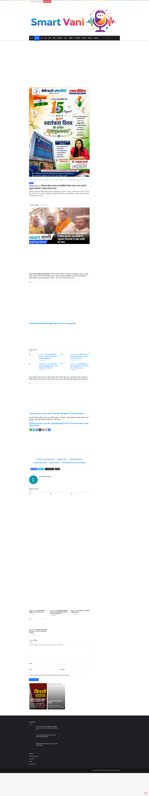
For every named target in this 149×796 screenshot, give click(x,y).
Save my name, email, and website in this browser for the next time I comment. (49, 675)
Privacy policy (32, 764)
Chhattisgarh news (75, 459)
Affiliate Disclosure (34, 756)
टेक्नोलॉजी (71, 38)
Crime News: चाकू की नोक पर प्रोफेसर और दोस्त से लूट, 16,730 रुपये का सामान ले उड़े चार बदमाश (38, 631)
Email (30, 669)
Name (31, 663)
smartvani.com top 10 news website (74, 462)
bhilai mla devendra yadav (46, 459)
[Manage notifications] (145, 793)
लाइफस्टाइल (59, 38)
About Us (31, 753)
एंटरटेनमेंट (84, 38)
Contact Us (32, 758)
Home (31, 38)
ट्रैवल (54, 38)
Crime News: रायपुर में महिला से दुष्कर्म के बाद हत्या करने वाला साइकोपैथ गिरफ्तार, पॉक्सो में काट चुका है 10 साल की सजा (59, 612)
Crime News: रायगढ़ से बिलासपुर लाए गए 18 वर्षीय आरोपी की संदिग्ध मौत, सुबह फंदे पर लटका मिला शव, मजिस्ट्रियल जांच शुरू (79, 366)
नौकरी (50, 38)
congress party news (40, 462)
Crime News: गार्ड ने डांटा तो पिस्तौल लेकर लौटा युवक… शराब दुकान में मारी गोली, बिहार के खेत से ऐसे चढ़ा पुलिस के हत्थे (48, 356)
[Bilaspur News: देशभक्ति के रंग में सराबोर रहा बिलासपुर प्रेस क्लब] (80, 551)
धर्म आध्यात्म (96, 38)
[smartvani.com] (74, 19)
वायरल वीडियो (77, 38)
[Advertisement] (46, 52)
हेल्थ (45, 38)
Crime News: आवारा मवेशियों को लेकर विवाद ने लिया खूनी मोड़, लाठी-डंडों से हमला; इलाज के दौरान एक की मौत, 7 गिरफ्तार (79, 356)
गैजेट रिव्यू (89, 38)
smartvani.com (55, 462)
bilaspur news (62, 459)
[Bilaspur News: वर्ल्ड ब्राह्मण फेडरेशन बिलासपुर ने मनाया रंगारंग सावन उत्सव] (38, 551)
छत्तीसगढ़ (37, 38)
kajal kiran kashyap (34, 205)
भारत (42, 38)
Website (63, 669)
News (65, 38)
